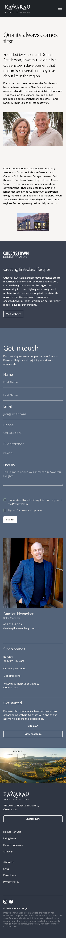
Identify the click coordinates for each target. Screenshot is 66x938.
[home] (17, 8)
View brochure (33, 734)
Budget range (13, 443)
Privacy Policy (20, 504)
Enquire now (33, 818)
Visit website (13, 314)
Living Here (9, 838)
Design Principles (13, 845)
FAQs (6, 868)
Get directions (12, 675)
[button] (59, 8)
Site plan (33, 726)
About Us (8, 862)
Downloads (9, 875)
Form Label (5, 486)
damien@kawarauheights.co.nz (21, 628)
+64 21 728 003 (12, 624)
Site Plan (8, 851)
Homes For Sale (12, 831)
